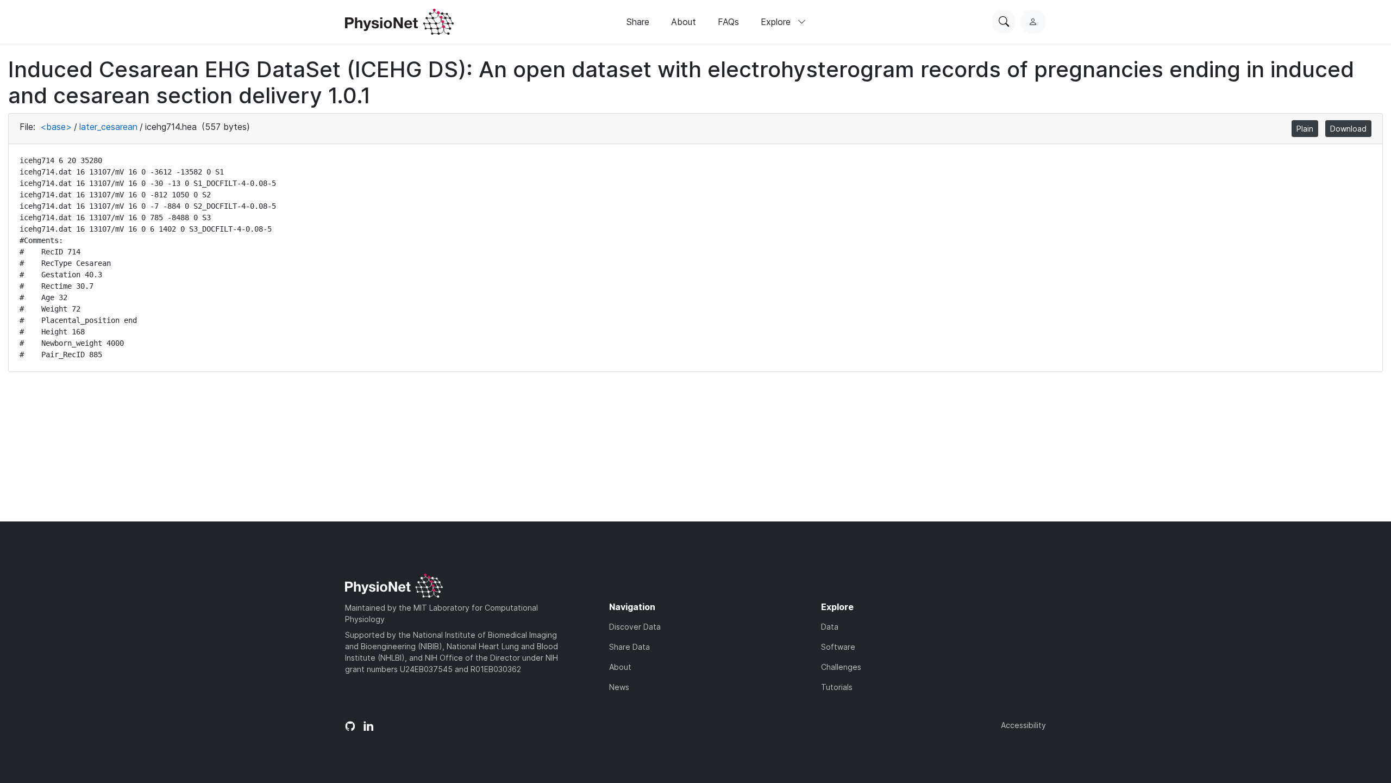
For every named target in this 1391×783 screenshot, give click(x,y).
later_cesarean (108, 126)
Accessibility (1023, 725)
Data (829, 626)
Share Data (629, 646)
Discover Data (635, 626)
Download (1348, 128)
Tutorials (837, 687)
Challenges (841, 667)
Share (637, 21)
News (619, 687)
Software (838, 646)
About (683, 21)
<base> (56, 126)
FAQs (728, 21)
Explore (777, 21)
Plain (1304, 128)
